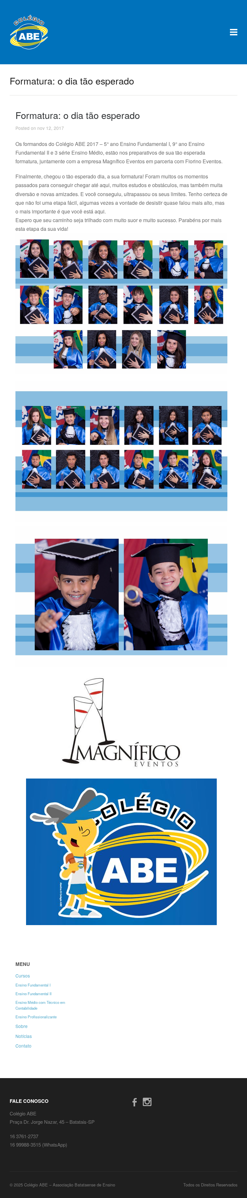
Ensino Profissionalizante (36, 1016)
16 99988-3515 (26, 1144)
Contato (23, 1045)
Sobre (21, 1026)
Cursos (22, 975)
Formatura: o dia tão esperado (77, 115)
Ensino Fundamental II (33, 993)
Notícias (23, 1036)
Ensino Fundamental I (32, 984)
